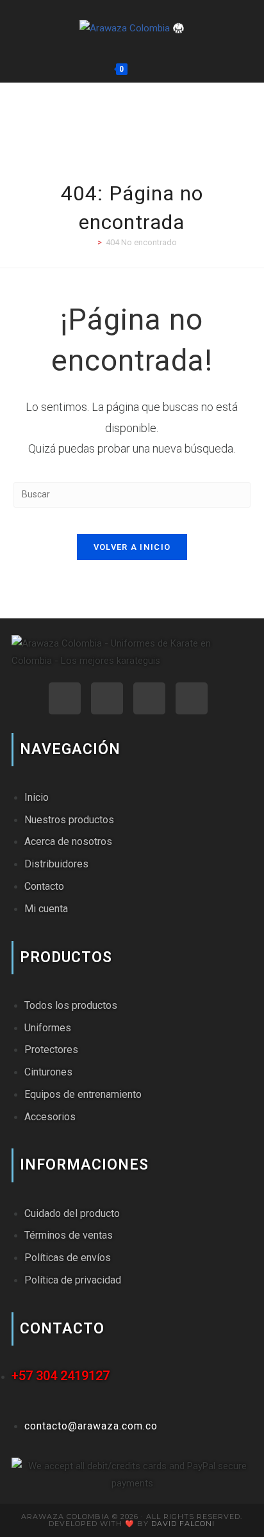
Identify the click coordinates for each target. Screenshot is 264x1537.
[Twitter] (192, 698)
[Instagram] (107, 698)
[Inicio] (90, 242)
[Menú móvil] (161, 69)
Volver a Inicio (132, 547)
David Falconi (183, 1523)
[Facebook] (149, 698)
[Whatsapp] (65, 698)
